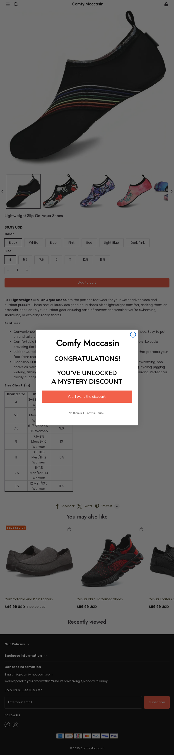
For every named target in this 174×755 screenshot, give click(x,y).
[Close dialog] (133, 334)
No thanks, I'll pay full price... (87, 413)
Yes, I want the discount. (87, 396)
